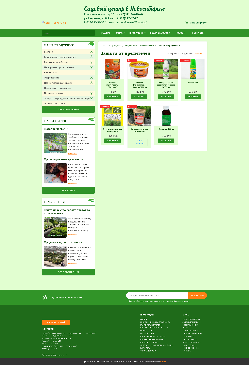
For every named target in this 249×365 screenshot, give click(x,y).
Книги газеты (50, 72)
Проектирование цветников (63, 159)
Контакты (198, 32)
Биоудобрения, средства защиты (60, 56)
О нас (119, 32)
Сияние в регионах (190, 348)
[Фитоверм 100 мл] (166, 116)
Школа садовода (159, 32)
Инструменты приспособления (59, 67)
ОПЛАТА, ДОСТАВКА (54, 103)
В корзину (112, 96)
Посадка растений (56, 128)
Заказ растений (68, 109)
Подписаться (197, 295)
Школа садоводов (191, 319)
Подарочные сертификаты (57, 88)
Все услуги (68, 190)
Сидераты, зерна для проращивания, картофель (68, 98)
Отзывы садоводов (191, 342)
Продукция (136, 32)
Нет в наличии (139, 142)
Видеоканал (188, 336)
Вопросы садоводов (192, 333)
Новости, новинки (190, 325)
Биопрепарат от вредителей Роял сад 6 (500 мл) (166, 85)
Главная (105, 32)
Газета (185, 328)
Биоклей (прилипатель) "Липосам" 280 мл (139, 85)
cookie (163, 361)
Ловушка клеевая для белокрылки (112, 130)
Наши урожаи (188, 345)
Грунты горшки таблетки (56, 62)
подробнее (72, 153)
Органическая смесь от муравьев (139, 130)
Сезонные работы (190, 331)
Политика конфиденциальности (55, 355)
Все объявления (68, 272)
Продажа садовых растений (63, 242)
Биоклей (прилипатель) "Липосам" (112, 85)
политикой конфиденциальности (175, 301)
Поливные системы (53, 93)
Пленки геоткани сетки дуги (58, 82)
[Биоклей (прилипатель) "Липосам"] (112, 69)
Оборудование (51, 77)
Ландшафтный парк (191, 322)
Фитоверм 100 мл (166, 129)
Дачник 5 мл (193, 82)
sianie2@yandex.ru (49, 349)
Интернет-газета (189, 339)
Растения (48, 51)
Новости (181, 32)
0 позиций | (198, 22)
